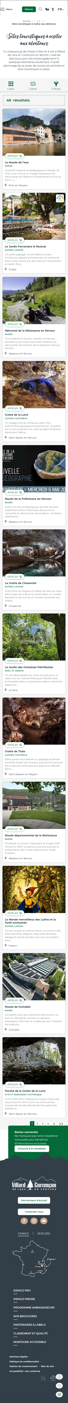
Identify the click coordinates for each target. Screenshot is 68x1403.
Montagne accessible (29, 1342)
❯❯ (61, 1123)
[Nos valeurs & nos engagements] (47, 10)
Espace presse (24, 1299)
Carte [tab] (33, 88)
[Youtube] (44, 1221)
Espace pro (22, 1290)
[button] (40, 9)
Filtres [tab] (56, 88)
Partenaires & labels (29, 1324)
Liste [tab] (10, 88)
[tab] (23, 1233)
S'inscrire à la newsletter (32, 1148)
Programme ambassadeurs (34, 1307)
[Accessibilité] (53, 9)
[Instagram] (34, 1221)
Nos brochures (25, 1316)
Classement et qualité (30, 1333)
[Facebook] (24, 1221)
